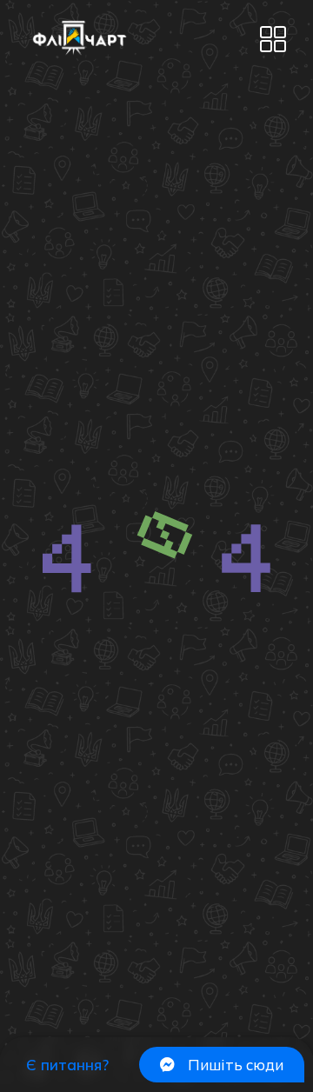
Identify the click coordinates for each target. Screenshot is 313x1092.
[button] (272, 40)
